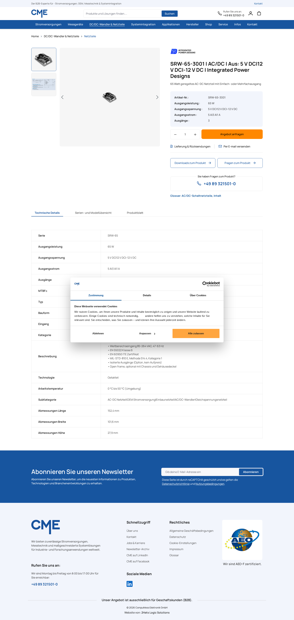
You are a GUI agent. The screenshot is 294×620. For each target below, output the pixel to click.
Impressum (176, 549)
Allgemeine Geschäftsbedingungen (191, 531)
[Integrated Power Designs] (183, 51)
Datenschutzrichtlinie (176, 484)
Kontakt (258, 3)
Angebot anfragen (232, 134)
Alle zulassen (196, 333)
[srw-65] (110, 97)
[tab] (47, 212)
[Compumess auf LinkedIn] (130, 584)
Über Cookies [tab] (198, 295)
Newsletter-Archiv (138, 549)
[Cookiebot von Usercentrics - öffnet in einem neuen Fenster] (205, 284)
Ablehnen (98, 333)
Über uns (132, 531)
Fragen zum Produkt (237, 163)
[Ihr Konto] (250, 14)
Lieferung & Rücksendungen (192, 146)
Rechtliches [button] (179, 522)
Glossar (174, 555)
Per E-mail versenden (237, 146)
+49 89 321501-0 (233, 15)
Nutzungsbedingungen (209, 484)
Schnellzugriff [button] (138, 522)
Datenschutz (177, 537)
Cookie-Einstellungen (183, 543)
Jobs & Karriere (136, 543)
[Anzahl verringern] (175, 134)
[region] (96, 97)
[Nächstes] (157, 97)
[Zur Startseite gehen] (39, 14)
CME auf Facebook (138, 561)
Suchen (170, 13)
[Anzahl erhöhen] (195, 134)
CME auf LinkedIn (137, 555)
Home (35, 36)
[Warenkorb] (259, 14)
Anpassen (145, 333)
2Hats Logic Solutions (155, 612)
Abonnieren (251, 472)
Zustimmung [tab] (96, 295)
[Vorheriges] (62, 97)
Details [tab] (147, 295)
